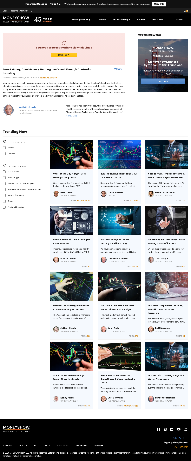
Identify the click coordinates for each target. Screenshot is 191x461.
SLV (86, 201)
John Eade (113, 328)
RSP (128, 406)
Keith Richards (27, 107)
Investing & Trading (80, 19)
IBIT (82, 201)
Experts (102, 19)
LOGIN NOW (63, 55)
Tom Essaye (161, 258)
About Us (23, 446)
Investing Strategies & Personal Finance (24, 189)
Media (47, 446)
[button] (71, 116)
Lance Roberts (115, 192)
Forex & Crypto (14, 177)
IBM (85, 406)
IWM (125, 406)
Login (5, 11)
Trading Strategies (16, 207)
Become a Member (19, 11)
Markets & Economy (16, 195)
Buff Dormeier (68, 258)
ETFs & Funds (13, 171)
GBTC (79, 201)
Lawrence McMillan (118, 258)
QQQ (131, 201)
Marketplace (63, 446)
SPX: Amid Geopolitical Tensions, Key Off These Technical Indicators (165, 309)
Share (119, 69)
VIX (136, 266)
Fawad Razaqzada (165, 192)
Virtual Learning (121, 19)
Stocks (11, 201)
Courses (141, 19)
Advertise (7, 446)
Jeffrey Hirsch (68, 328)
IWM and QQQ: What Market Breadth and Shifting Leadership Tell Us (118, 379)
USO (183, 266)
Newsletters (81, 446)
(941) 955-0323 (181, 447)
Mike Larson (66, 192)
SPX (89, 266)
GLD (89, 201)
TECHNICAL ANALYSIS (48, 78)
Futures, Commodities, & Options (22, 183)
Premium (179, 19)
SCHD (132, 406)
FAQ (35, 446)
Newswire (99, 446)
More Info (159, 4)
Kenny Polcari (67, 397)
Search (61, 11)
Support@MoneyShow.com (176, 442)
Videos (11, 147)
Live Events (157, 19)
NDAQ (136, 201)
